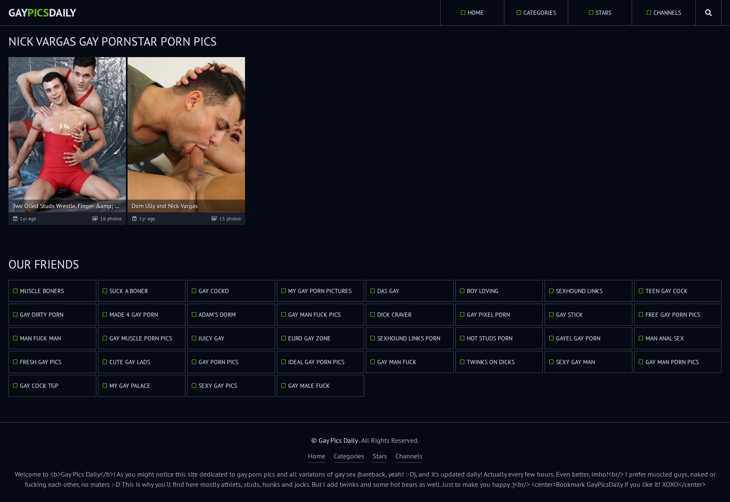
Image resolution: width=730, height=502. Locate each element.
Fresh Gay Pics (40, 362)
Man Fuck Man (40, 338)
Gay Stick (569, 314)
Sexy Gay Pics (218, 386)
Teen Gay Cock (667, 291)
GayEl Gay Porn (578, 338)
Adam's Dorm (217, 314)
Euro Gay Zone (309, 338)
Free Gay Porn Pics (673, 314)
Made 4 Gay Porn (133, 314)
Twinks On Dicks (491, 362)
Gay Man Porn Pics (672, 362)
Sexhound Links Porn (408, 338)
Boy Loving (482, 291)
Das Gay (388, 291)
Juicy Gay (211, 338)
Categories (539, 12)
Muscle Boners (42, 291)
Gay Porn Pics (218, 362)
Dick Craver (394, 314)
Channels (667, 12)
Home (476, 12)
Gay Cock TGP (39, 386)
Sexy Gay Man (575, 362)
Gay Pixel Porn (488, 314)
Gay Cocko (214, 291)
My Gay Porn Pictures (319, 291)
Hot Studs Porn (489, 338)
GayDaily (42, 12)
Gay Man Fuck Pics (314, 314)
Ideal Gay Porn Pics (316, 362)
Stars (603, 12)
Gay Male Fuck (309, 386)
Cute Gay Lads (129, 362)
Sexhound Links (579, 291)
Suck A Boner (128, 291)
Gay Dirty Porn (41, 314)
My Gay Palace (129, 386)
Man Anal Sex (665, 338)
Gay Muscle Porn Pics (140, 338)
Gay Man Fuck (397, 362)
